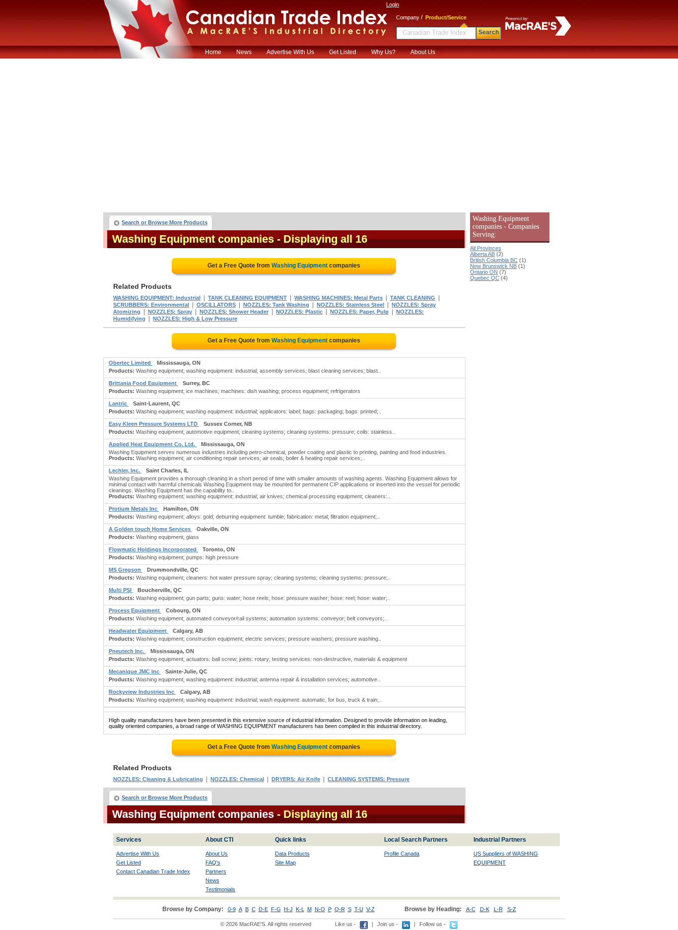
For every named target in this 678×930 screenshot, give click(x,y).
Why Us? (383, 52)
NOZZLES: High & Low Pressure (195, 319)
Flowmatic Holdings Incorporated (153, 549)
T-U (358, 909)
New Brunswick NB (493, 266)
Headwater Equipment (138, 631)
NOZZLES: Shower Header (234, 312)
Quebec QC (484, 278)
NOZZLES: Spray (170, 312)
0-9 (232, 909)
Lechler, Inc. (125, 470)
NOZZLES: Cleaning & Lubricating (158, 779)
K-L (300, 909)
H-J (288, 909)
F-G (276, 909)
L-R (498, 909)
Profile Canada (401, 854)
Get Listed (342, 52)
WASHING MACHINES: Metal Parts (338, 298)
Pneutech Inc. (127, 651)
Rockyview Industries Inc (142, 692)
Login (392, 4)
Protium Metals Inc (134, 509)
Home (213, 52)
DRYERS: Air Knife (295, 779)
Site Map (285, 862)
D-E (263, 909)
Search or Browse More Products (164, 222)
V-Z (370, 909)
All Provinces (485, 248)
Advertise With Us (290, 52)
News (244, 52)
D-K (484, 909)
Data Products (292, 854)
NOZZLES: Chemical (237, 779)
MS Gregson (125, 570)
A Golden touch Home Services (150, 529)
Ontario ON (484, 272)
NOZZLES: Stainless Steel (350, 305)
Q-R (340, 909)
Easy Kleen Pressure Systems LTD (154, 424)
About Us (422, 52)
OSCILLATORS (216, 305)
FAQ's (212, 862)
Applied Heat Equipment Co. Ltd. (153, 444)
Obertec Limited (130, 363)
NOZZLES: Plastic (299, 312)
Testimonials (220, 889)
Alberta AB (482, 254)
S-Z (511, 909)
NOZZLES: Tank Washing (276, 305)
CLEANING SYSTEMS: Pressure (368, 779)
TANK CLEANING (412, 298)
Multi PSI (121, 590)
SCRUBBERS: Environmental (151, 305)
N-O (320, 909)
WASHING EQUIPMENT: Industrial (157, 298)
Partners (215, 871)
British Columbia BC (494, 260)
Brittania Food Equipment (143, 383)
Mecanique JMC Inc (135, 671)
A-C (470, 909)
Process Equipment (135, 610)
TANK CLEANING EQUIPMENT (247, 298)
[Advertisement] (339, 133)
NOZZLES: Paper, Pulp (359, 312)
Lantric (119, 403)
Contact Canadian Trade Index (153, 871)
